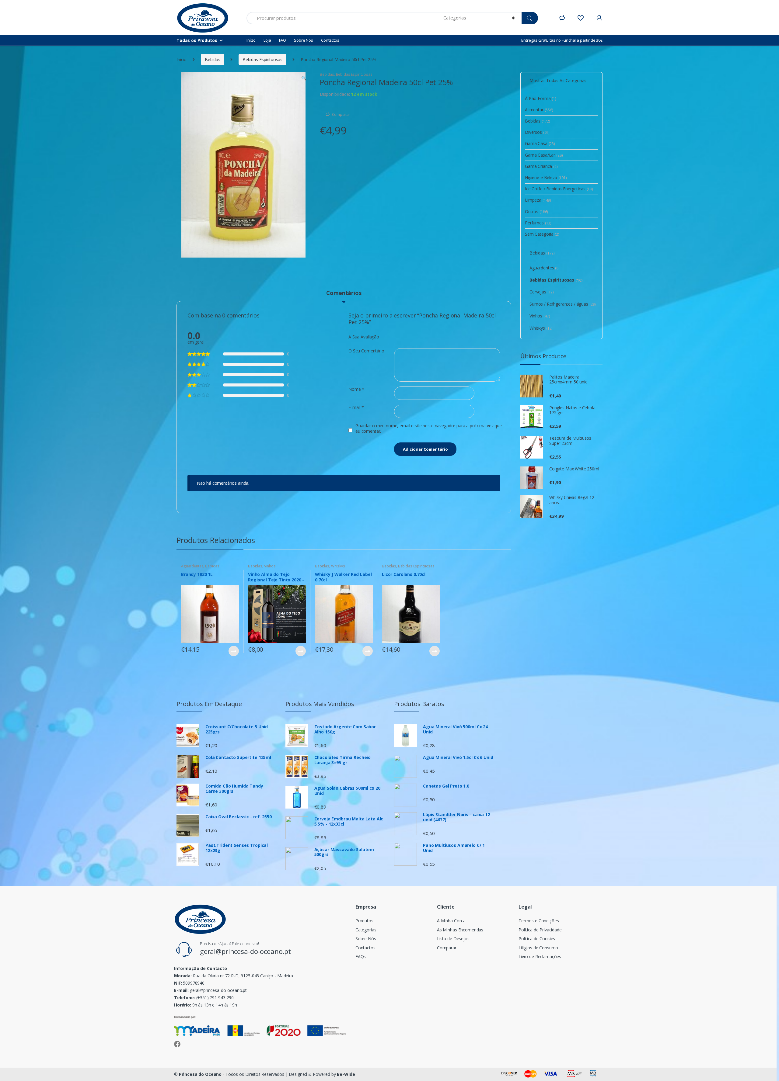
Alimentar (539, 110)
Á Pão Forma (540, 98)
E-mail (356, 407)
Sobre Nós (303, 40)
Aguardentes (192, 566)
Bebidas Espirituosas (262, 59)
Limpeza (538, 200)
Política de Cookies (537, 938)
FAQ (282, 40)
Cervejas (541, 292)
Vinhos (270, 566)
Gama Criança (541, 166)
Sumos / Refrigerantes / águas (562, 304)
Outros (536, 211)
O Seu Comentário (366, 351)
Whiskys (338, 566)
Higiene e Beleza (546, 177)
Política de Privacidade (540, 930)
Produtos (364, 920)
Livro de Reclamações (540, 956)
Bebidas (212, 59)
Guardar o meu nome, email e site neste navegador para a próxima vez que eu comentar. (428, 428)
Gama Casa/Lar (544, 155)
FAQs (360, 956)
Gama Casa (540, 143)
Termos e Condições (539, 920)
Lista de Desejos (453, 938)
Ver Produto (233, 651)
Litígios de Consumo (538, 948)
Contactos (330, 40)
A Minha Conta (451, 920)
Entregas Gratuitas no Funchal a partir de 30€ (562, 40)
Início (251, 40)
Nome (356, 389)
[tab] (343, 295)
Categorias (365, 930)
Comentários (343, 293)
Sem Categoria (542, 234)
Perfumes (538, 223)
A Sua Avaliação (363, 337)
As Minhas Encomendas (460, 930)
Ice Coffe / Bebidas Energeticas (559, 189)
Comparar (341, 114)
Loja (267, 40)
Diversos (537, 132)
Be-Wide (346, 1074)
